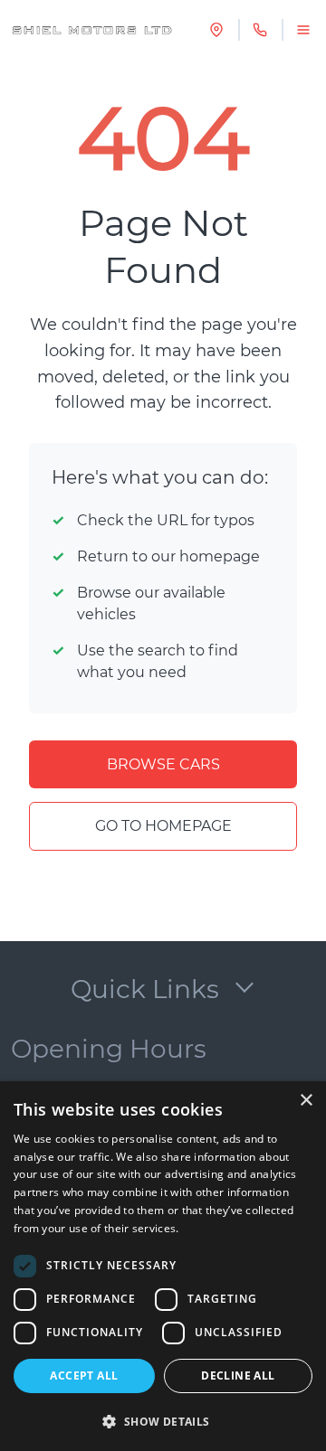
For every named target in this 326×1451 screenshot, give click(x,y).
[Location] (216, 30)
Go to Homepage (163, 825)
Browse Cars (163, 764)
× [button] (305, 1100)
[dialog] (163, 1266)
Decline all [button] (237, 1375)
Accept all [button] (84, 1375)
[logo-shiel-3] (92, 30)
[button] (163, 1421)
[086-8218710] (260, 30)
